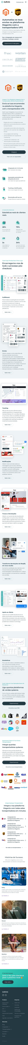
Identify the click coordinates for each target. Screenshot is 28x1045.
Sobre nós (17, 1002)
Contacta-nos (19, 2)
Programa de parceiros (18, 1016)
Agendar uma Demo (7, 1018)
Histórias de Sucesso (7, 1013)
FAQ (3, 1015)
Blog (3, 1024)
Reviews (4, 1033)
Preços (4, 1011)
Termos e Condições (20, 1013)
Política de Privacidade (17, 1010)
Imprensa (17, 1007)
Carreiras (17, 1005)
